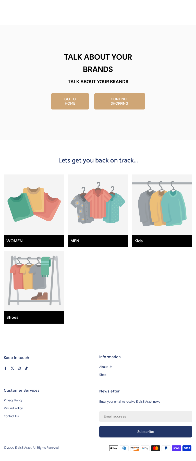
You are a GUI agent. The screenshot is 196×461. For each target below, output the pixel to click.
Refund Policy (13, 408)
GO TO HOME (70, 101)
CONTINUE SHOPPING (119, 101)
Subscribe (145, 431)
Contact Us (11, 416)
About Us (105, 367)
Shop (102, 375)
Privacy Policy (13, 400)
